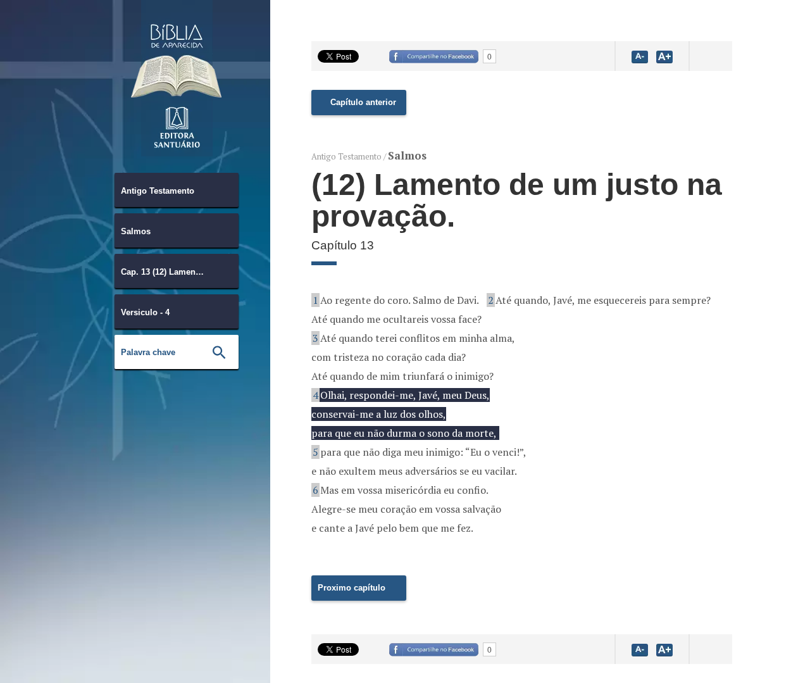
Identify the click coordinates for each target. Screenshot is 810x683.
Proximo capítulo (351, 587)
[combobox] (177, 190)
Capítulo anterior (363, 102)
